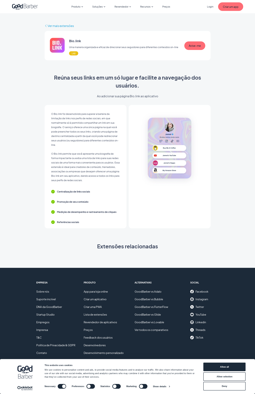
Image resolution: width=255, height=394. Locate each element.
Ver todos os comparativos (151, 330)
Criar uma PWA (93, 307)
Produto (75, 6)
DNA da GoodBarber (49, 307)
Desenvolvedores (95, 345)
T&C (39, 337)
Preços (166, 6)
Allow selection (224, 376)
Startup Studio (45, 314)
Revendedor (121, 6)
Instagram (202, 299)
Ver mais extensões (61, 26)
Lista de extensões (95, 314)
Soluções (97, 6)
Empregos (42, 322)
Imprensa (42, 330)
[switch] (90, 386)
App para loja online (96, 291)
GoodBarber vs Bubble (149, 299)
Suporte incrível (46, 299)
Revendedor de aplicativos (100, 322)
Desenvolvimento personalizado (104, 352)
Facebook (202, 291)
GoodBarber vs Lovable (149, 322)
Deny (224, 386)
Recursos (145, 6)
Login (210, 6)
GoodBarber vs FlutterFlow (151, 307)
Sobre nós (42, 291)
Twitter (200, 307)
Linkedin (201, 322)
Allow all (224, 367)
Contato (41, 352)
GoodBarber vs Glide (148, 314)
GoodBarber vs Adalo (148, 291)
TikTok (199, 337)
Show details (159, 386)
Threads (200, 330)
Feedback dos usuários (98, 337)
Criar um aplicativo (95, 299)
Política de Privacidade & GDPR (55, 345)
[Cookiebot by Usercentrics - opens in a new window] (25, 388)
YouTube (201, 314)
